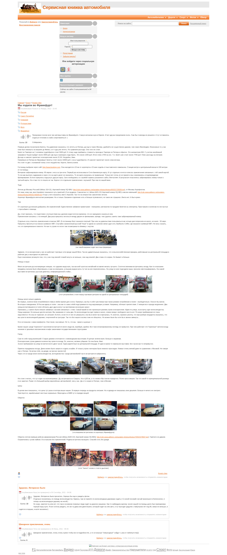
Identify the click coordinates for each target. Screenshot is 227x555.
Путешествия (26, 123)
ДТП (90, 550)
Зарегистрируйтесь (49, 22)
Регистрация (68, 53)
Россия (23, 112)
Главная (21, 103)
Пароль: (68, 47)
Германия (24, 120)
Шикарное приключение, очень (34, 524)
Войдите (33, 22)
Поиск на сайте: (124, 23)
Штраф (175, 550)
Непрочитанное (69, 31)
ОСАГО (149, 550)
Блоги (65, 28)
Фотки (193, 17)
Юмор (203, 17)
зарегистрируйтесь (115, 477)
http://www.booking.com (51, 167)
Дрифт (108, 550)
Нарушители (138, 549)
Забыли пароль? (69, 56)
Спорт (183, 17)
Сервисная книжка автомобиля (76, 7)
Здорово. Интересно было (32, 488)
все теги (22, 553)
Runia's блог (37, 103)
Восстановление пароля (29, 25)
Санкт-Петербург (27, 116)
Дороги (171, 17)
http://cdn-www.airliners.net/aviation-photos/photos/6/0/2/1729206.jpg (98, 190)
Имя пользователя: (78, 41)
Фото (22, 127)
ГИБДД (77, 550)
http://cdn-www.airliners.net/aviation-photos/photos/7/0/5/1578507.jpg (122, 437)
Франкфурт (25, 131)
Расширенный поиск (198, 23)
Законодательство (120, 550)
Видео (69, 549)
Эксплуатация (184, 550)
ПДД (154, 550)
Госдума (84, 550)
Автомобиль (57, 550)
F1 (34, 549)
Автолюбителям (156, 17)
